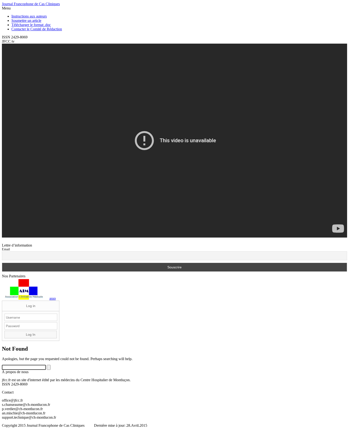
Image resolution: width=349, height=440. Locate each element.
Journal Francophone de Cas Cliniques (31, 4)
